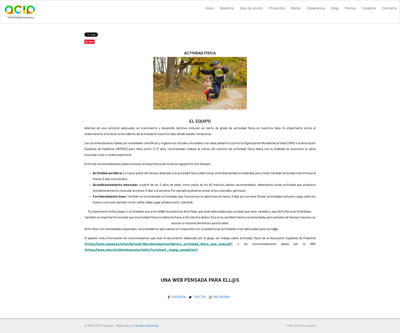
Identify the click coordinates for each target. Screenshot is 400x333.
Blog (335, 8)
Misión (296, 8)
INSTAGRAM (223, 297)
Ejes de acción (251, 8)
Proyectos (277, 8)
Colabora (369, 8)
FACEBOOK (180, 297)
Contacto (389, 8)
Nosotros (227, 8)
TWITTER (201, 297)
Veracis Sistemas (147, 326)
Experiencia (316, 8)
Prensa (350, 8)
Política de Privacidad (301, 326)
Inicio (209, 8)
